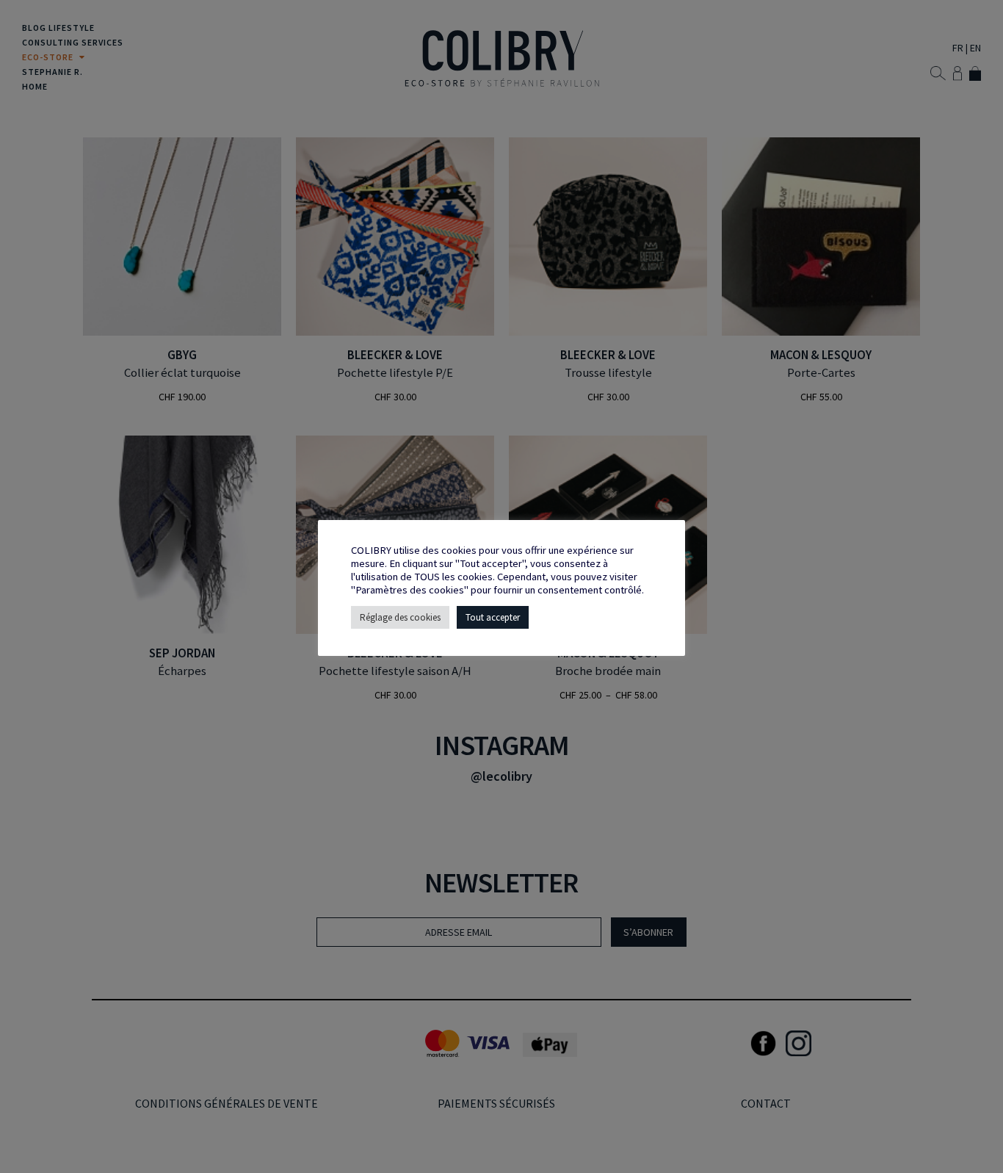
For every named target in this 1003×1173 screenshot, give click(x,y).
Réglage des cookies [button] (400, 617)
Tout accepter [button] (493, 617)
